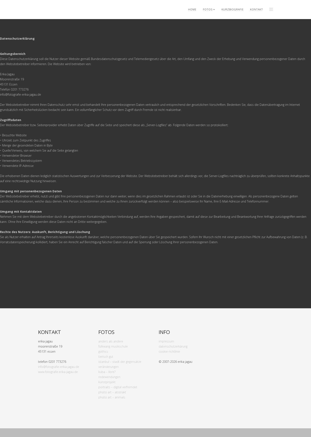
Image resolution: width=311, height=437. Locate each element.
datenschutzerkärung (173, 346)
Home (192, 9)
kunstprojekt (107, 382)
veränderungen (108, 367)
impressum (166, 341)
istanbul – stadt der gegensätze (119, 362)
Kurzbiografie (233, 9)
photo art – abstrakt (112, 392)
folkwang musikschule (113, 346)
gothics (103, 351)
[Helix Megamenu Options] (271, 9)
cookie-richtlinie (169, 351)
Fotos (207, 9)
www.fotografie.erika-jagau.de (58, 372)
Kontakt (256, 9)
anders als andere (110, 341)
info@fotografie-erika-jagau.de (58, 367)
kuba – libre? (107, 372)
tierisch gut (105, 357)
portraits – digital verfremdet (117, 387)
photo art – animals (111, 397)
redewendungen (109, 377)
